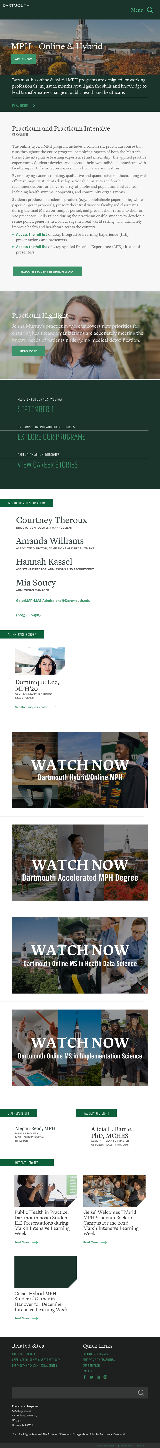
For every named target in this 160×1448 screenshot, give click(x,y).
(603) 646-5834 (29, 614)
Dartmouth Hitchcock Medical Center (34, 1365)
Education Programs (95, 1354)
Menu (137, 9)
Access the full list (31, 234)
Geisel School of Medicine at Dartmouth (36, 1359)
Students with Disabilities (99, 1359)
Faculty (87, 1371)
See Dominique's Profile (31, 707)
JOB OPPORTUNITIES (126, 1446)
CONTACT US (140, 1446)
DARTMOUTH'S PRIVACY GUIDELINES (106, 1446)
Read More (21, 1242)
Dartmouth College (24, 1354)
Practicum (20, 105)
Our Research (91, 1365)
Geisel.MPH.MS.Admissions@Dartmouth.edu (53, 600)
